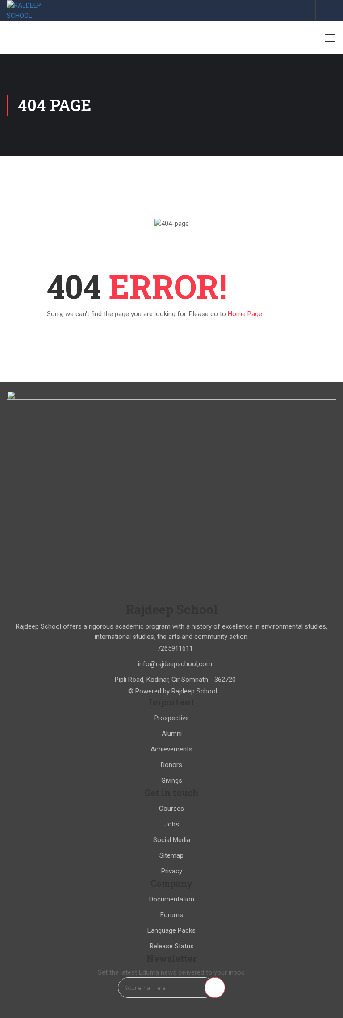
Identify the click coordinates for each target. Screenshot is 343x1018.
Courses (171, 809)
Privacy (171, 871)
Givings (171, 780)
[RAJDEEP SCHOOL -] (36, 10)
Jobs (171, 824)
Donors (171, 765)
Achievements (171, 749)
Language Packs (171, 930)
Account (325, 10)
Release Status (172, 946)
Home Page (245, 314)
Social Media (171, 840)
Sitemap (171, 855)
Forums (171, 915)
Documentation (171, 899)
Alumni (172, 734)
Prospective (171, 718)
